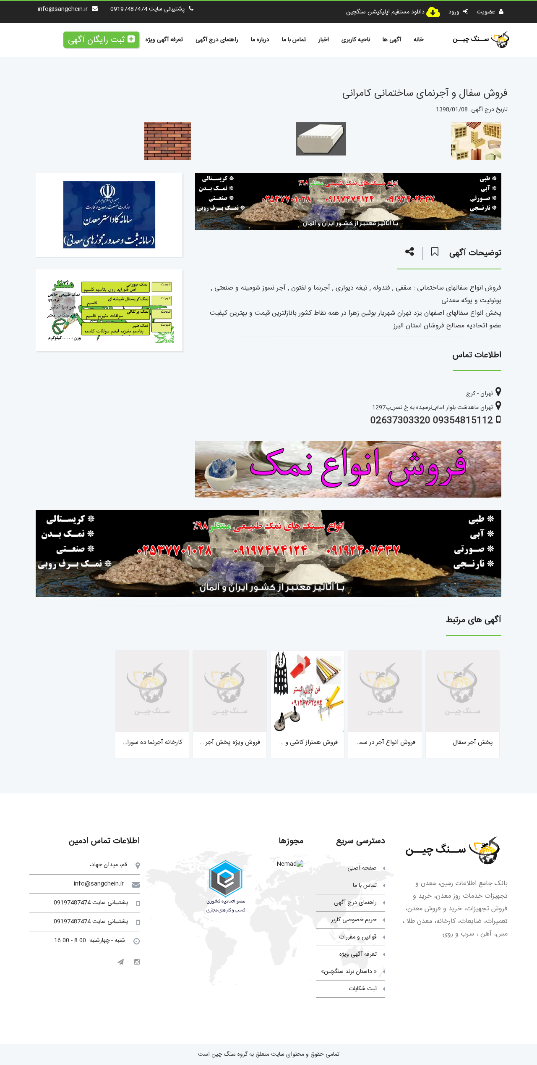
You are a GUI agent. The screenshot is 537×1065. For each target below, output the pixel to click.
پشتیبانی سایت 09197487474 (147, 9)
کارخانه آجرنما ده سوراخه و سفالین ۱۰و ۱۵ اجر (126, 742)
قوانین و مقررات (358, 937)
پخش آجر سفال (473, 742)
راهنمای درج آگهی (217, 40)
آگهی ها (392, 40)
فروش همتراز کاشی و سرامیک (300, 742)
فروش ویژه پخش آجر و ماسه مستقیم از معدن (202, 742)
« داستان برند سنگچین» (349, 971)
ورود (454, 12)
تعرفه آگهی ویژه (164, 40)
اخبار (323, 40)
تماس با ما (294, 40)
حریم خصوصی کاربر (354, 920)
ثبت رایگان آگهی (96, 40)
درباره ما (260, 40)
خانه (418, 40)
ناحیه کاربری (355, 40)
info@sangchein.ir (63, 9)
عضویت (487, 12)
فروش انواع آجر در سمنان (383, 742)
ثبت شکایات (363, 989)
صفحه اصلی (362, 868)
